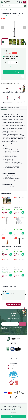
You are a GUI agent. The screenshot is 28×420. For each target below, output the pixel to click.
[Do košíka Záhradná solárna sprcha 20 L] (22, 233)
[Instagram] (15, 343)
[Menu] (24, 2)
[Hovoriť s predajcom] (7, 83)
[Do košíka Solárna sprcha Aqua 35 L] (10, 212)
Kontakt (12, 365)
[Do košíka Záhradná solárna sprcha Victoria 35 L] (10, 233)
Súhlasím (13, 416)
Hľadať (25, 5)
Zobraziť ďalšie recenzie (13, 304)
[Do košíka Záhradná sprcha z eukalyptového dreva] (10, 254)
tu (14, 409)
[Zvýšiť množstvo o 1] (16, 62)
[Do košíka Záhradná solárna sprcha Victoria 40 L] (10, 275)
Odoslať (22, 323)
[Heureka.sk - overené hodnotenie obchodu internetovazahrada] (13, 375)
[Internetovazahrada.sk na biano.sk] (17, 383)
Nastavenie (14, 412)
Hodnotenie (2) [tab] (11, 107)
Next (26, 295)
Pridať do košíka (12, 72)
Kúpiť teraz (14, 67)
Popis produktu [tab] (4, 107)
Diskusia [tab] (17, 107)
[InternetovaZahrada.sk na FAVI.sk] (11, 383)
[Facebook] (12, 343)
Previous (1, 295)
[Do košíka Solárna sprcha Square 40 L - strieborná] (22, 254)
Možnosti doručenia (10, 58)
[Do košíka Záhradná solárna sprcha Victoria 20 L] (22, 275)
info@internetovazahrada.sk (16, 368)
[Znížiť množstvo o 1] (9, 62)
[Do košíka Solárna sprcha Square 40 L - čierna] (22, 212)
